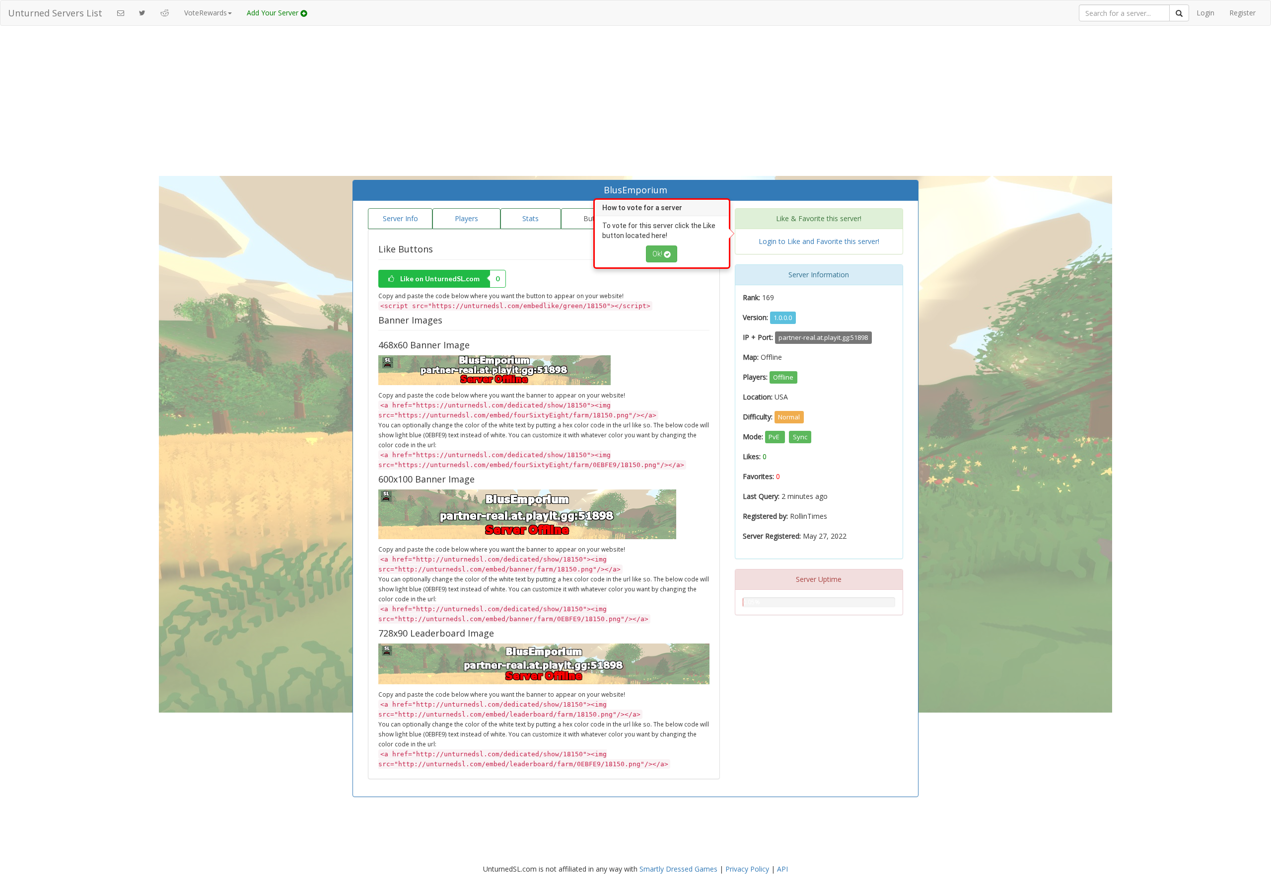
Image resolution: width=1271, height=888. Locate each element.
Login (1205, 12)
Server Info (400, 218)
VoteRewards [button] (205, 12)
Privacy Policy (747, 869)
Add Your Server (273, 12)
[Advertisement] (635, 105)
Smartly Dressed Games (678, 869)
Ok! (658, 254)
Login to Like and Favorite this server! (819, 241)
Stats (530, 218)
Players (466, 218)
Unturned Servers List (55, 13)
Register (1242, 12)
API (782, 869)
